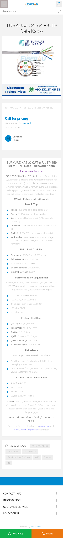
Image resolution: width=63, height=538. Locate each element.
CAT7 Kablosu (30, 452)
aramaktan (44, 426)
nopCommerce (37, 527)
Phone (49, 533)
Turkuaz (47, 457)
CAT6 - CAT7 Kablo (40, 446)
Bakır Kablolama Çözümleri (19, 457)
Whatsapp (18, 533)
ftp (9, 463)
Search (60, 11)
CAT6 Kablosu (13, 452)
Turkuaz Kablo (25, 123)
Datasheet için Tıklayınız (31, 171)
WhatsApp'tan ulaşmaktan (26, 430)
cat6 (37, 457)
